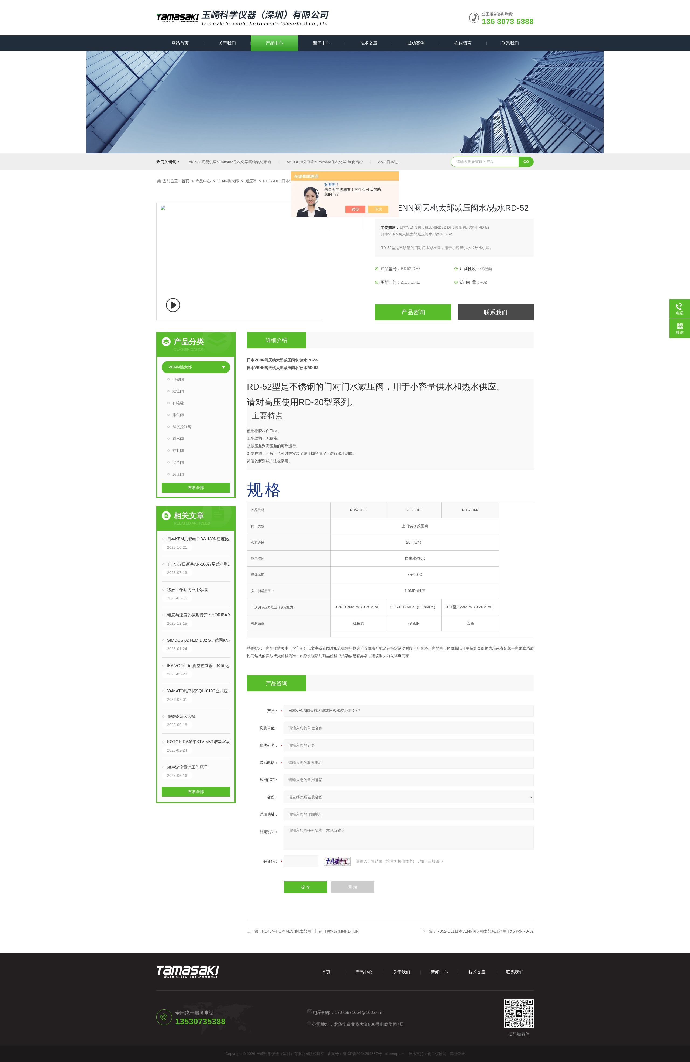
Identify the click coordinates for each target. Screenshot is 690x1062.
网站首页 (180, 43)
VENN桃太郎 (228, 181)
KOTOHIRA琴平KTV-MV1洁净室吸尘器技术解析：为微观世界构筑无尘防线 (201, 741)
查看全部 (196, 487)
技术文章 (368, 43)
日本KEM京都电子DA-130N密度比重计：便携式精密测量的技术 (201, 539)
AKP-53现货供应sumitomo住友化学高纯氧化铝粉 (230, 162)
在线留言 (463, 43)
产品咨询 (413, 312)
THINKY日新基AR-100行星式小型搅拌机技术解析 (201, 564)
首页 (185, 181)
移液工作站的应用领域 (187, 589)
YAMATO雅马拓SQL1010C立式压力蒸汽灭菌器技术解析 (201, 691)
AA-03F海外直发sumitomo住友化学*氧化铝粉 (325, 162)
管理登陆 (457, 1053)
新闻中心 (321, 43)
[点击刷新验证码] (337, 861)
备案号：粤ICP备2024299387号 (354, 1053)
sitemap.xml (395, 1053)
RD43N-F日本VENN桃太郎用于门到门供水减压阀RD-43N (310, 931)
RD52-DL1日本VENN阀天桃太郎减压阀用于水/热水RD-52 (485, 931)
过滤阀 (178, 391)
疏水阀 (178, 438)
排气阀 (178, 415)
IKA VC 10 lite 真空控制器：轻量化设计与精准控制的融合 (201, 665)
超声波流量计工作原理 (187, 767)
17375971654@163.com (358, 1012)
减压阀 (251, 181)
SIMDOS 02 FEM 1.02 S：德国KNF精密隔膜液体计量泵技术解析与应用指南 (201, 640)
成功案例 (416, 43)
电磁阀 (178, 379)
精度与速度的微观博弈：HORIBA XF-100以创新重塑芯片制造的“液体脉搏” (201, 615)
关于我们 (227, 43)
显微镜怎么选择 (181, 716)
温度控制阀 (181, 427)
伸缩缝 (178, 403)
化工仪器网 (436, 1053)
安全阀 (178, 462)
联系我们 (510, 43)
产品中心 (274, 43)
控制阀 (178, 450)
